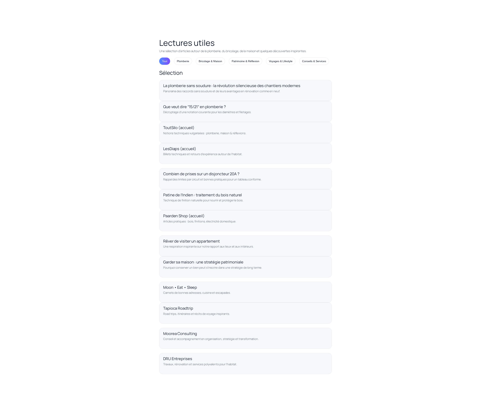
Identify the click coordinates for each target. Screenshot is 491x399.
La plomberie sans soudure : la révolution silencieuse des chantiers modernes (231, 85)
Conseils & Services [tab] (314, 61)
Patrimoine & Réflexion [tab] (245, 61)
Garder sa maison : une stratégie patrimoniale (203, 262)
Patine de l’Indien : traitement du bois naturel (202, 194)
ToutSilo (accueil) (178, 127)
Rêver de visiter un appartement (191, 241)
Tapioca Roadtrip (178, 308)
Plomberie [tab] (183, 61)
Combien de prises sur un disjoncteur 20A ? (201, 173)
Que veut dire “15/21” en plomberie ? (194, 106)
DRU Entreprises (177, 358)
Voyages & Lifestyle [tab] (280, 61)
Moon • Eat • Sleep (180, 287)
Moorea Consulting (180, 333)
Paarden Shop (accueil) (184, 215)
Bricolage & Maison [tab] (210, 61)
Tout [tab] (164, 61)
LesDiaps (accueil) (179, 148)
